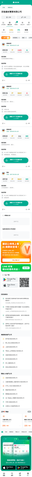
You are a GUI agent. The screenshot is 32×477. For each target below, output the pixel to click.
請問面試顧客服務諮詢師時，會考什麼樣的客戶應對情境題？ (17, 316)
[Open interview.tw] (2, 432)
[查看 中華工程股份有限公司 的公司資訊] (16, 402)
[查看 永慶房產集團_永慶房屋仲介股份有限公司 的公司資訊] (16, 382)
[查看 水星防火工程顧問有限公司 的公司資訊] (16, 406)
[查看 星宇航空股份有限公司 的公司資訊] (16, 339)
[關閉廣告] (29, 438)
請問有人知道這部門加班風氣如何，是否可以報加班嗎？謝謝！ (17, 324)
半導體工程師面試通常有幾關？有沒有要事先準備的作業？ (17, 308)
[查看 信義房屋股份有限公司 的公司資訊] (16, 355)
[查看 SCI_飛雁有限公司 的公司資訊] (16, 363)
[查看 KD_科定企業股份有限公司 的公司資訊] (16, 343)
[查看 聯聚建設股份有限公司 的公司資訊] (16, 394)
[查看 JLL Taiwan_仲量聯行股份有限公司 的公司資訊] (16, 398)
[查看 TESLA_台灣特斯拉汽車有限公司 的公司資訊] (16, 351)
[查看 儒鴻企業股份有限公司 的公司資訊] (16, 367)
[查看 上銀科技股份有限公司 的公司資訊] (16, 347)
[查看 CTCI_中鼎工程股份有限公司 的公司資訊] (16, 386)
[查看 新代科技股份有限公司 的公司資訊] (16, 359)
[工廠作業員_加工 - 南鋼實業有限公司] (11, 421)
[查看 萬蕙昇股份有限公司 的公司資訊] (16, 390)
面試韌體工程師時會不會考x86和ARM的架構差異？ (17, 299)
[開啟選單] (2, 2)
